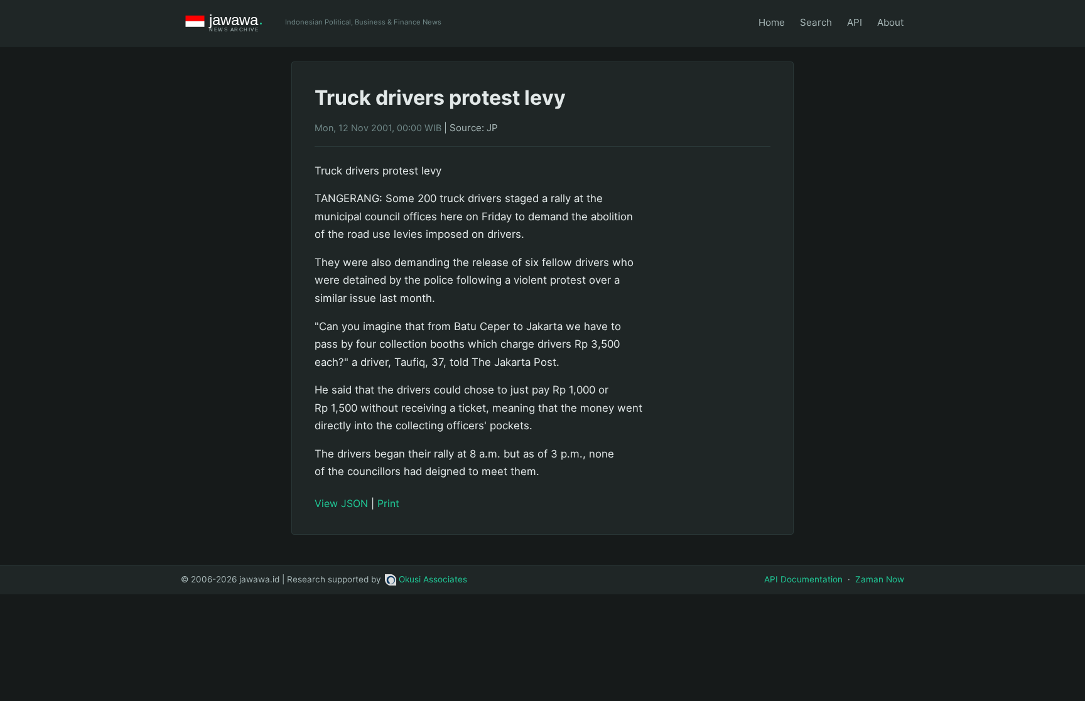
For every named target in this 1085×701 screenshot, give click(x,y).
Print (388, 503)
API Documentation (803, 579)
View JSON (341, 503)
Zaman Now (879, 579)
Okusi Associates (433, 579)
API (854, 22)
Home (771, 22)
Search (816, 22)
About (890, 22)
